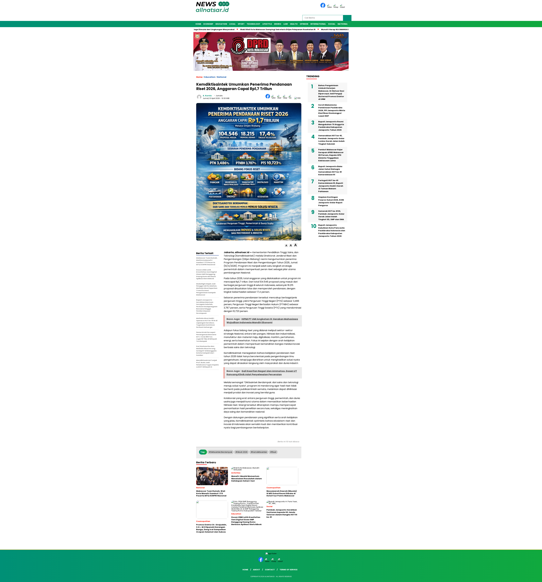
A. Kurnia (207, 95)
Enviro (277, 24)
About (256, 569)
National (343, 24)
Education (221, 24)
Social (331, 24)
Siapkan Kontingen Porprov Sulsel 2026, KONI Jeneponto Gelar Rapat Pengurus (331, 201)
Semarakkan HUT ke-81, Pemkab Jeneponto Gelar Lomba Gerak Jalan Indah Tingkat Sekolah (331, 139)
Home (198, 24)
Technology (253, 24)
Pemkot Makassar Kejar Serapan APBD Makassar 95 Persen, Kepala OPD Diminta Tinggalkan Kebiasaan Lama (331, 155)
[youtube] (343, 7)
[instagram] (336, 7)
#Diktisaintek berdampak (220, 452)
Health (294, 24)
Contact (270, 569)
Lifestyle (267, 24)
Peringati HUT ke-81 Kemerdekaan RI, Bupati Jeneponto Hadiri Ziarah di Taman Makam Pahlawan (330, 186)
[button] (286, 245)
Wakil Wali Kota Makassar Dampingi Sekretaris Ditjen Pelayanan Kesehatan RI (248, 29)
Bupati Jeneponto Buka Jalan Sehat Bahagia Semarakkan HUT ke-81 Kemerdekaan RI (330, 170)
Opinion (304, 24)
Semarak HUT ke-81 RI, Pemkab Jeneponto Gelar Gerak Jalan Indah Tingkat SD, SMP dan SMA (331, 215)
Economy (208, 24)
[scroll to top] (523, 577)
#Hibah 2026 (241, 452)
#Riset (273, 452)
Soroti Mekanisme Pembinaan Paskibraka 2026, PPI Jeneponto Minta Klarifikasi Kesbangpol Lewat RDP (331, 110)
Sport (241, 24)
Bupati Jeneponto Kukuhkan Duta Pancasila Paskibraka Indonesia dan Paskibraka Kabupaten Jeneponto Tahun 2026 (331, 230)
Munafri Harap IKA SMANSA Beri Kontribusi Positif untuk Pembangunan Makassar (330, 29)
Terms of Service (288, 569)
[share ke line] (291, 98)
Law (285, 24)
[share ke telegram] (286, 98)
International (318, 24)
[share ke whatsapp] (280, 98)
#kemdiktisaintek (259, 452)
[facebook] (323, 7)
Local (232, 24)
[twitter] (330, 7)
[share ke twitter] (274, 98)
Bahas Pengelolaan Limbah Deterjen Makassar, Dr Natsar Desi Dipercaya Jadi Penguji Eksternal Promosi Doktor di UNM (331, 92)
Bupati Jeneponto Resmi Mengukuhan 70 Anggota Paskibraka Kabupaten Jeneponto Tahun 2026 (331, 125)
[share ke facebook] (268, 98)
